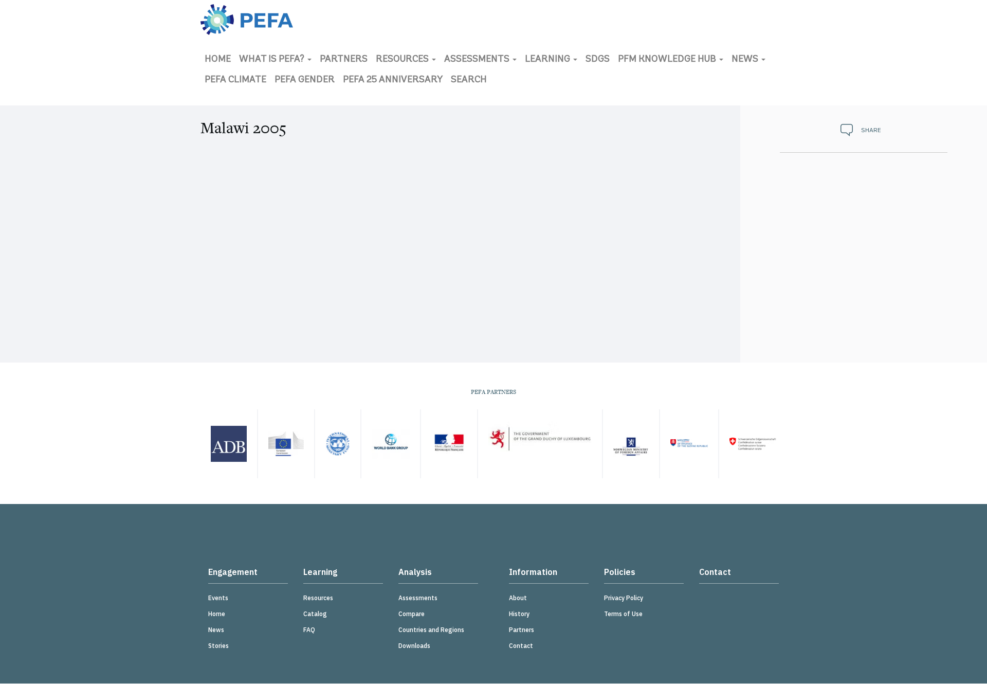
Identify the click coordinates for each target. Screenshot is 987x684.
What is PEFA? (272, 59)
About (518, 598)
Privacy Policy (623, 598)
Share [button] (871, 130)
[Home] (246, 19)
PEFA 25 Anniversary (393, 80)
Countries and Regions (431, 630)
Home (218, 59)
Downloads (414, 646)
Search (469, 80)
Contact (521, 646)
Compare (411, 614)
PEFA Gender (305, 80)
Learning (548, 59)
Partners (344, 59)
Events (218, 598)
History (519, 614)
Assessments (477, 59)
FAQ (309, 630)
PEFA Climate (235, 80)
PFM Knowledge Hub (668, 59)
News (746, 59)
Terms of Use (623, 614)
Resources (403, 59)
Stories (218, 646)
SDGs (598, 59)
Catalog (315, 614)
